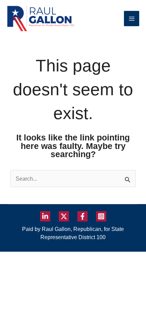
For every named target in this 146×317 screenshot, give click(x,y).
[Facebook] (82, 216)
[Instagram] (101, 216)
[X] (64, 216)
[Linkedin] (45, 216)
